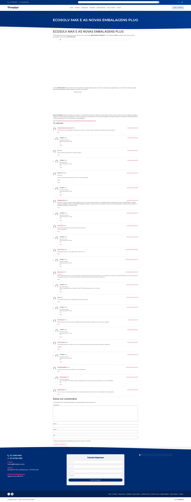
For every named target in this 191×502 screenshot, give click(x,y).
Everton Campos (61, 342)
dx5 (64, 120)
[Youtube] (182, 2)
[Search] (158, 2)
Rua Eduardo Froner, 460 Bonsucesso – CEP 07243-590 (22, 470)
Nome (55, 423)
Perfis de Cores (155, 494)
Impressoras (84, 7)
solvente (80, 120)
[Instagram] (178, 2)
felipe (58, 297)
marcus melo (60, 271)
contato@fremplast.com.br (16, 464)
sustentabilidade (87, 120)
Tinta (92, 120)
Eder (58, 150)
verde (94, 120)
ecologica (69, 120)
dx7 (66, 120)
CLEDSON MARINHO (62, 367)
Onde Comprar (174, 494)
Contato (119, 7)
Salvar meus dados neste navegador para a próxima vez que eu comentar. (72, 440)
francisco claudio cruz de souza (64, 127)
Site (54, 435)
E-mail (55, 429)
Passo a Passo (111, 7)
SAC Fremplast (63, 377)
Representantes (101, 7)
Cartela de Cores (145, 494)
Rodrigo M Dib (60, 389)
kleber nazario (60, 249)
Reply (58, 132)
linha (77, 120)
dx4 (62, 120)
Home (71, 7)
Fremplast (92, 7)
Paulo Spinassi (60, 319)
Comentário (56, 405)
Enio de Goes (60, 225)
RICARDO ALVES (61, 200)
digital (59, 120)
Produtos (77, 7)
